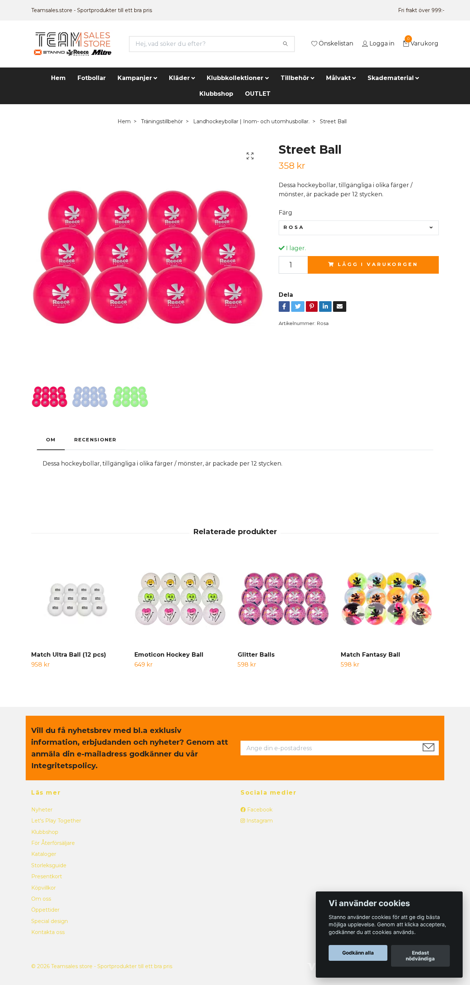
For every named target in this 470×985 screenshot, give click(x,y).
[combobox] (359, 227)
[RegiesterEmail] (428, 748)
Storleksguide (48, 865)
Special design (49, 921)
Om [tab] (51, 439)
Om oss (41, 898)
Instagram (259, 820)
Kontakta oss (48, 932)
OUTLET (258, 93)
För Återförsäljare (53, 843)
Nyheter (42, 809)
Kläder (179, 77)
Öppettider (45, 909)
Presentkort (46, 876)
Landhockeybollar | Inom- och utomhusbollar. (251, 121)
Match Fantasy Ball (370, 654)
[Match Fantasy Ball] (389, 599)
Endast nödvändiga (420, 956)
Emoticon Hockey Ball (168, 654)
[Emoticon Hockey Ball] (183, 599)
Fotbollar (91, 77)
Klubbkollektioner (235, 77)
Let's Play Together (56, 820)
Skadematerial (391, 77)
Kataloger (43, 854)
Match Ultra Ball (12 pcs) (68, 654)
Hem (58, 77)
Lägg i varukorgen (378, 264)
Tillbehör (295, 77)
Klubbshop (216, 93)
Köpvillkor (43, 887)
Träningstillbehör (162, 121)
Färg (285, 212)
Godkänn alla (358, 953)
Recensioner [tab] (95, 439)
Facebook (259, 809)
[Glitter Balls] (286, 599)
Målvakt (338, 77)
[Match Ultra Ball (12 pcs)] (80, 599)
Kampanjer (135, 77)
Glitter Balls (256, 654)
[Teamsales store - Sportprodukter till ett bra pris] (72, 44)
